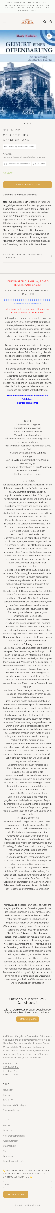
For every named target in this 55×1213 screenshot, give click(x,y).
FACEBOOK (10, 1063)
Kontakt (7, 1125)
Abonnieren (15, 1194)
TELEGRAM (10, 1071)
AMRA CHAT (11, 1074)
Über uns (7, 1130)
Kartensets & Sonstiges (14, 1105)
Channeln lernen (11, 1110)
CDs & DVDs (9, 1100)
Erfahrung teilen (28, 1019)
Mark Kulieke (11, 130)
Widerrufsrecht (10, 1141)
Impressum (8, 1156)
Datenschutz (9, 1146)
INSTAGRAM (11, 1067)
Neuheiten (8, 1090)
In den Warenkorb (27, 184)
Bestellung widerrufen (14, 1161)
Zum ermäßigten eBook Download (20, 194)
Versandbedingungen (14, 1136)
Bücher (6, 1095)
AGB (5, 1151)
